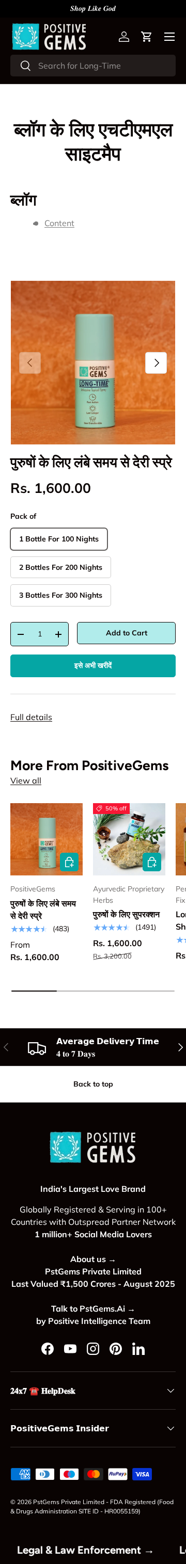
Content (59, 223)
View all (25, 780)
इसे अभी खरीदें (93, 665)
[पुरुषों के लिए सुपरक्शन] (129, 839)
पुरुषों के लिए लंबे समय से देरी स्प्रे (91, 462)
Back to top (93, 1084)
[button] (146, 36)
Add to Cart (126, 632)
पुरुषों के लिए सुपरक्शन (126, 914)
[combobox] (93, 65)
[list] (93, 363)
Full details (31, 717)
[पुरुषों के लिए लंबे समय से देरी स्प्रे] (46, 839)
